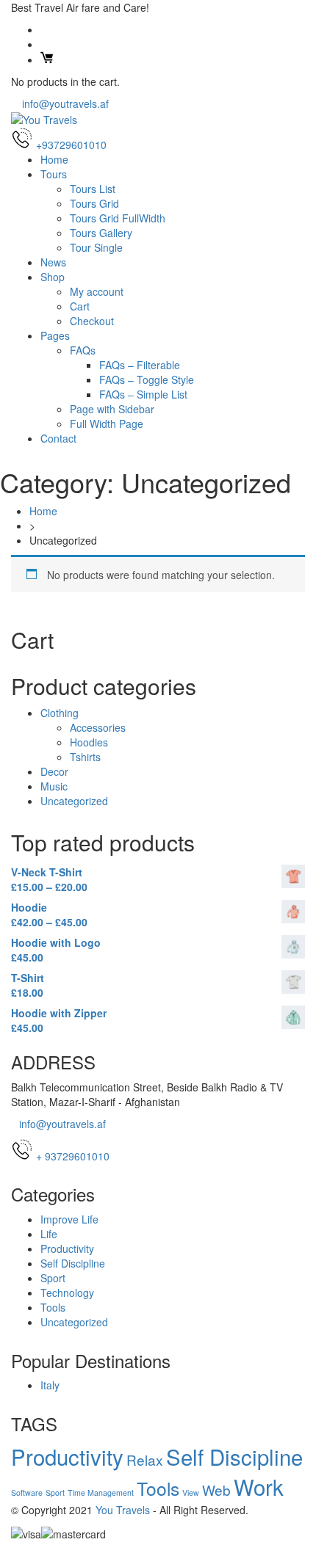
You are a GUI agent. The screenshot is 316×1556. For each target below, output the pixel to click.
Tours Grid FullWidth (117, 218)
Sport (52, 1277)
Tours (53, 174)
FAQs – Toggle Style (146, 379)
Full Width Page (106, 423)
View (190, 1492)
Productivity (67, 1248)
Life (48, 1233)
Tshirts (85, 756)
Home (54, 159)
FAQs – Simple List (143, 394)
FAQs (83, 350)
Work (259, 1486)
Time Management (101, 1492)
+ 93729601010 (72, 1156)
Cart (80, 306)
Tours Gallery (101, 232)
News (53, 262)
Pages (55, 335)
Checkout (92, 320)
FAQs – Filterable (139, 364)
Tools (52, 1307)
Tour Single (96, 247)
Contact (58, 438)
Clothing (59, 712)
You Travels (123, 1509)
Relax (144, 1459)
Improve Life (69, 1219)
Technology (67, 1292)
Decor (54, 771)
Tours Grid (94, 203)
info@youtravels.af (64, 103)
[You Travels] (44, 118)
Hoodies (89, 742)
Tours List (92, 188)
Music (54, 786)
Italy (50, 1385)
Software (27, 1492)
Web (216, 1489)
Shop (52, 276)
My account (96, 291)
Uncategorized (74, 800)
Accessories (98, 727)
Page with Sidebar (112, 408)
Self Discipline (72, 1263)
